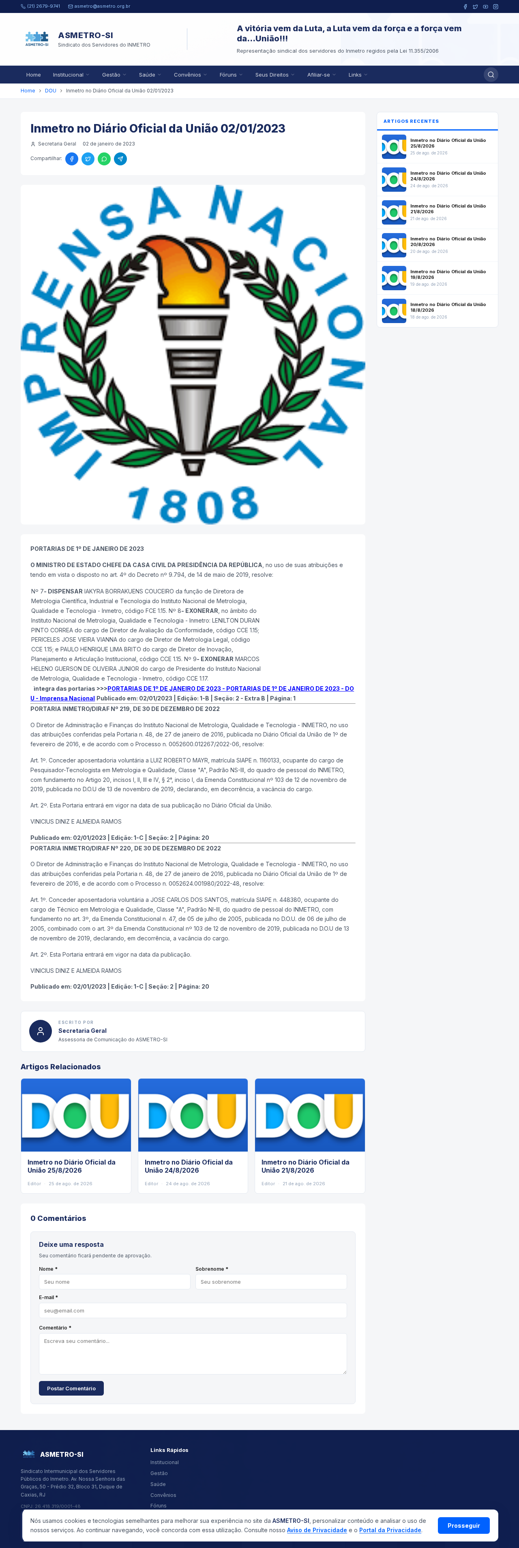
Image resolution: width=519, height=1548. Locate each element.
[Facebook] (465, 6)
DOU (50, 91)
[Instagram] (495, 6)
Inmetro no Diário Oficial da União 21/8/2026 (306, 1166)
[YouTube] (485, 6)
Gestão (111, 74)
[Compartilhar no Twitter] (87, 158)
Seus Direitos (272, 74)
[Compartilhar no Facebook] (71, 158)
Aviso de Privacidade (317, 1530)
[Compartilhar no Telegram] (120, 158)
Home (33, 74)
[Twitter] (475, 6)
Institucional (68, 74)
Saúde (147, 74)
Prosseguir (464, 1525)
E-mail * (48, 1297)
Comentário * (55, 1328)
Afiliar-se (318, 74)
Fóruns (228, 74)
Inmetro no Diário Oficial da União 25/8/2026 (72, 1166)
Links (355, 74)
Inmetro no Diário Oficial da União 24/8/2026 (189, 1166)
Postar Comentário (71, 1388)
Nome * (48, 1269)
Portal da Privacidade (390, 1530)
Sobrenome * (211, 1269)
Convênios (187, 74)
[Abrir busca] (491, 74)
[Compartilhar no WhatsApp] (104, 158)
